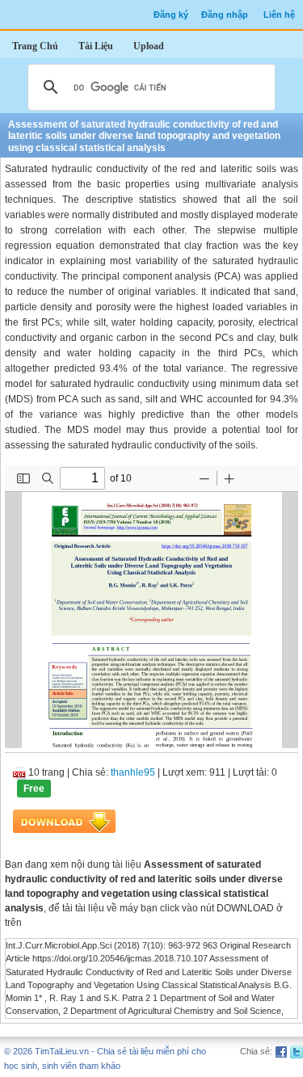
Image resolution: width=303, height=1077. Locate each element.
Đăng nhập (224, 14)
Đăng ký (171, 14)
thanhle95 (133, 772)
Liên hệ (279, 14)
